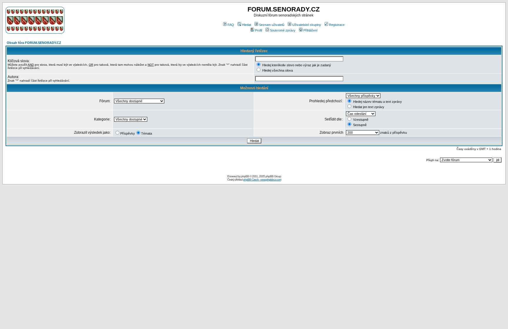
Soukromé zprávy (282, 30)
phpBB (245, 176)
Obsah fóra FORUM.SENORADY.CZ (34, 42)
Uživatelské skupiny (306, 25)
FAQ (231, 25)
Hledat (246, 25)
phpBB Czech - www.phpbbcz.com (262, 179)
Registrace (337, 25)
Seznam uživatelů (271, 25)
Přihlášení (310, 30)
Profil (258, 30)
